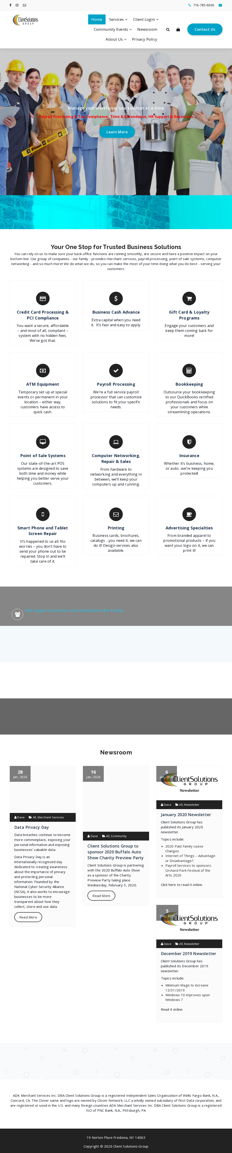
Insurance (189, 455)
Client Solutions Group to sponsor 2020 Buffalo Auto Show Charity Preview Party (115, 851)
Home (96, 19)
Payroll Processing (116, 384)
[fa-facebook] (10, 5)
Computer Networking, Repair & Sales (116, 458)
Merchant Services (51, 817)
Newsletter (191, 805)
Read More (28, 917)
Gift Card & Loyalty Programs (189, 315)
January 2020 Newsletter (186, 814)
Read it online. (172, 1009)
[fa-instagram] (17, 5)
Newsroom (147, 29)
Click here (168, 884)
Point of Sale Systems (42, 455)
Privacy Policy (144, 39)
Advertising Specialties (189, 528)
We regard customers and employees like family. (74, 610)
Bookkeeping (189, 384)
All (34, 817)
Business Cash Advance (116, 312)
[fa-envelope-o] (24, 5)
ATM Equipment (42, 384)
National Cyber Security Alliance (39, 886)
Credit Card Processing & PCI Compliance (43, 315)
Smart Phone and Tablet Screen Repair (42, 530)
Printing (116, 528)
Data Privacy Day (31, 827)
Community (119, 836)
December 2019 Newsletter (188, 953)
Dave (21, 817)
